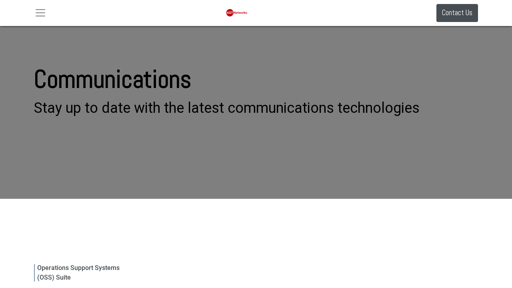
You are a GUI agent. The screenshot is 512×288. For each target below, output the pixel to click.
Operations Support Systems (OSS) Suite (78, 272)
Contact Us (457, 13)
